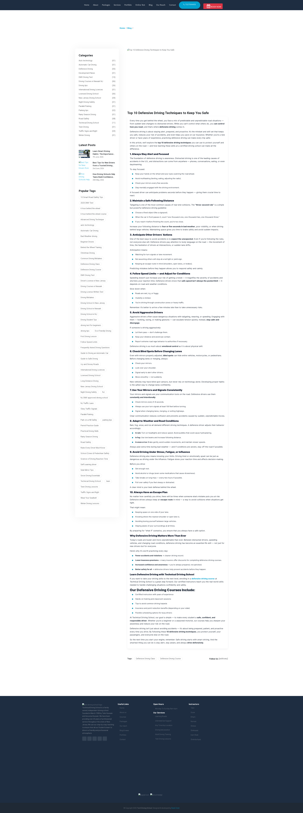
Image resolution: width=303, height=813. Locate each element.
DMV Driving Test (97, 77)
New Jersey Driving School (97, 98)
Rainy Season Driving (97, 114)
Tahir (192, 708)
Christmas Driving (88, 253)
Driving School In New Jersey (93, 303)
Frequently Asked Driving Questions (95, 347)
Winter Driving (97, 135)
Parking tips (97, 110)
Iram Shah (194, 735)
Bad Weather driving (89, 236)
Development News (97, 73)
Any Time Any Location (163, 725)
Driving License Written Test (92, 292)
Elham (193, 717)
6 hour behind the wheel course (93, 214)
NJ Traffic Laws (87, 403)
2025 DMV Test (87, 203)
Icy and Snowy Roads (90, 364)
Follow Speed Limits (89, 342)
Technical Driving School (97, 123)
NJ (103, 392)
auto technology (87, 225)
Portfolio (128, 5)
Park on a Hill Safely (89, 420)
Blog (150, 5)
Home (86, 5)
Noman (193, 721)
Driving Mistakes (87, 297)
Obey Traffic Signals (89, 409)
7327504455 (190, 4)
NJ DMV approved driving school (94, 398)
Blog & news (124, 730)
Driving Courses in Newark (91, 286)
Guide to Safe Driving (89, 359)
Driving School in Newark (91, 308)
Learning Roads (161, 716)
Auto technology (97, 60)
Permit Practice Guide (90, 425)
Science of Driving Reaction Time (94, 459)
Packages (106, 5)
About (95, 5)
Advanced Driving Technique (92, 219)
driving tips (85, 331)
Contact (172, 5)
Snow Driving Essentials (90, 475)
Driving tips (97, 85)
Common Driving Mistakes (91, 258)
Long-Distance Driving (89, 381)
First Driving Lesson (89, 336)
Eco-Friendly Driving (103, 331)
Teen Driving (97, 127)
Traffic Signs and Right (97, 131)
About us (123, 712)
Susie (193, 712)
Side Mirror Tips (87, 470)
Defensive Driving (97, 69)
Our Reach (160, 5)
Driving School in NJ (89, 314)
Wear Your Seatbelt (89, 498)
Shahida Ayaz (196, 739)
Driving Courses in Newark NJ (97, 81)
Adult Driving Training (163, 734)
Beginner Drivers (87, 242)
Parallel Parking (97, 106)
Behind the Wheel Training (91, 247)
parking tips (107, 420)
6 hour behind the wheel (90, 208)
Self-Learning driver (88, 464)
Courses (123, 717)
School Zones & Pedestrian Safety (95, 453)
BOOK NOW (215, 6)
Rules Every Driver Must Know (93, 448)
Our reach (123, 726)
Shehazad (194, 730)
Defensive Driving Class (90, 264)
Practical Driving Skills (89, 431)
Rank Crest (175, 808)
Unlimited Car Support (163, 721)
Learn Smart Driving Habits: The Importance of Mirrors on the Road (103, 153)
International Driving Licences (97, 89)
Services (117, 5)
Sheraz (193, 726)
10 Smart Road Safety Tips (92, 197)
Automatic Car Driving (97, 65)
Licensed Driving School (97, 94)
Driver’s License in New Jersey (93, 281)
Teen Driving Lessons (89, 487)
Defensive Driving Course (91, 270)
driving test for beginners (91, 325)
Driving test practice (162, 730)
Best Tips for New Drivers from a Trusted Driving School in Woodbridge (104, 164)
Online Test (140, 5)
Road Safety (97, 118)
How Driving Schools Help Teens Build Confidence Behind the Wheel (104, 175)
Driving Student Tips (89, 320)
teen (108, 481)
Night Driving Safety (97, 102)
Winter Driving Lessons (90, 503)
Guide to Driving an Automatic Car (94, 353)
